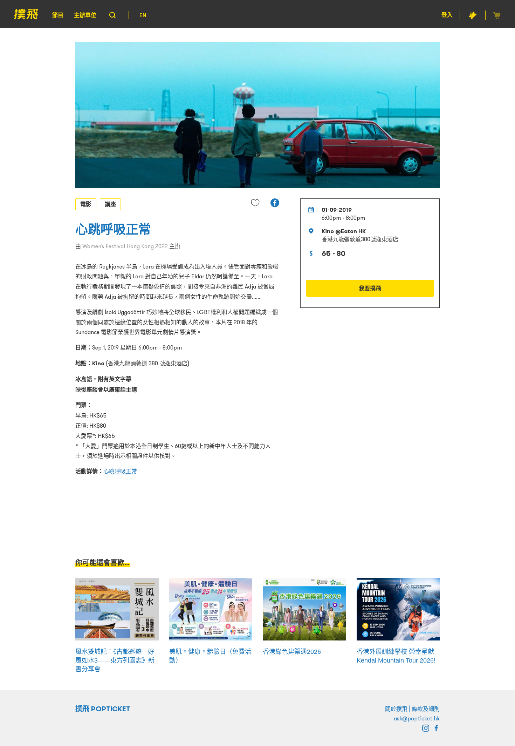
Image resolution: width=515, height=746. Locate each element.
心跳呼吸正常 (120, 471)
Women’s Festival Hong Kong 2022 (125, 246)
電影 (85, 204)
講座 (110, 204)
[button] (274, 202)
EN (142, 15)
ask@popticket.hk (417, 718)
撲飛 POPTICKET (102, 708)
